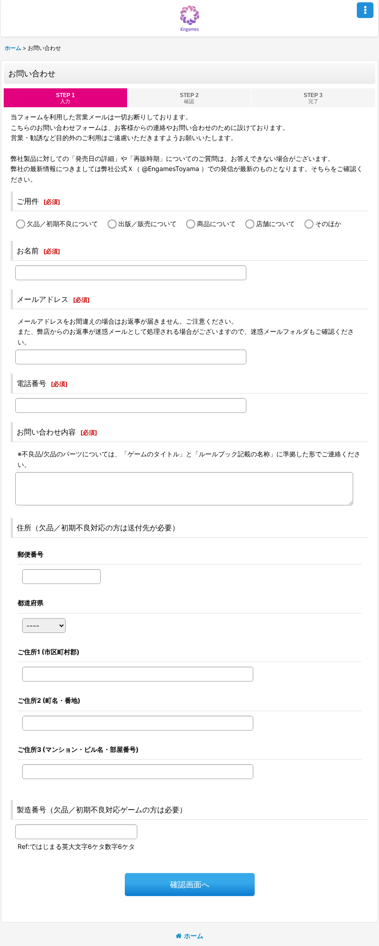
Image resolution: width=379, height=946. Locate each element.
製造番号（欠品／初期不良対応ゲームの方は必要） (102, 809)
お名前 (28, 250)
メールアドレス (42, 299)
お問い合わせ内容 (46, 431)
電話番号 (31, 383)
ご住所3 (78, 749)
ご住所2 (49, 700)
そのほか (328, 223)
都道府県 (30, 603)
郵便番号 (30, 554)
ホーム (193, 936)
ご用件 (28, 201)
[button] (365, 10)
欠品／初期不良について (62, 223)
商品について (216, 223)
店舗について (275, 223)
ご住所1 (48, 652)
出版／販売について (147, 223)
